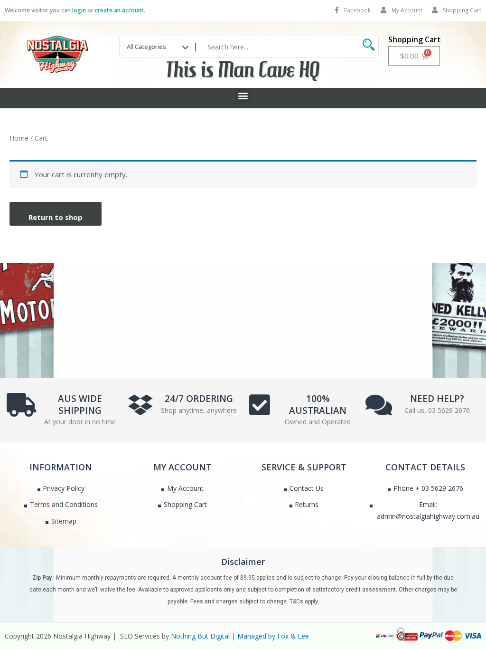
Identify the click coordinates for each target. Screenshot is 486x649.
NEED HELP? (437, 398)
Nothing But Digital (200, 635)
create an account (119, 10)
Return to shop (55, 217)
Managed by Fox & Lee (273, 635)
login (79, 10)
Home (18, 138)
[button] (243, 96)
